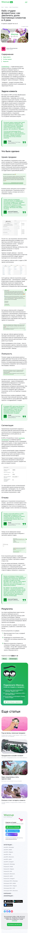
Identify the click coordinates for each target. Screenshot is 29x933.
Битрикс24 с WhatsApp (9, 864)
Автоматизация (13, 658)
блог (11, 2)
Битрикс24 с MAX (8, 871)
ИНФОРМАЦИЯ (8, 896)
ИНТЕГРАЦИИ (8, 845)
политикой (14, 920)
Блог (2, 7)
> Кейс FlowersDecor (13, 7)
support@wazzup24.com (11, 839)
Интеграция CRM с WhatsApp (11, 881)
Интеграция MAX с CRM (9, 888)
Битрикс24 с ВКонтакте (9, 873)
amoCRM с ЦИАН (8, 859)
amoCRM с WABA (8, 849)
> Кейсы (6, 7)
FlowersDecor (5, 66)
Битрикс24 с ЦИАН (8, 876)
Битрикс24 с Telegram (9, 869)
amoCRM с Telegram (8, 852)
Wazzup (4, 658)
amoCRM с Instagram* (9, 861)
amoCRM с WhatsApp (9, 847)
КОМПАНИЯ (7, 893)
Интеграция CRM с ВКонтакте (11, 890)
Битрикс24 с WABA (8, 866)
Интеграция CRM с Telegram (10, 885)
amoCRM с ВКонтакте (9, 857)
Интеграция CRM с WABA (10, 883)
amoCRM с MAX (7, 854)
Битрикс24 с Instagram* (9, 878)
